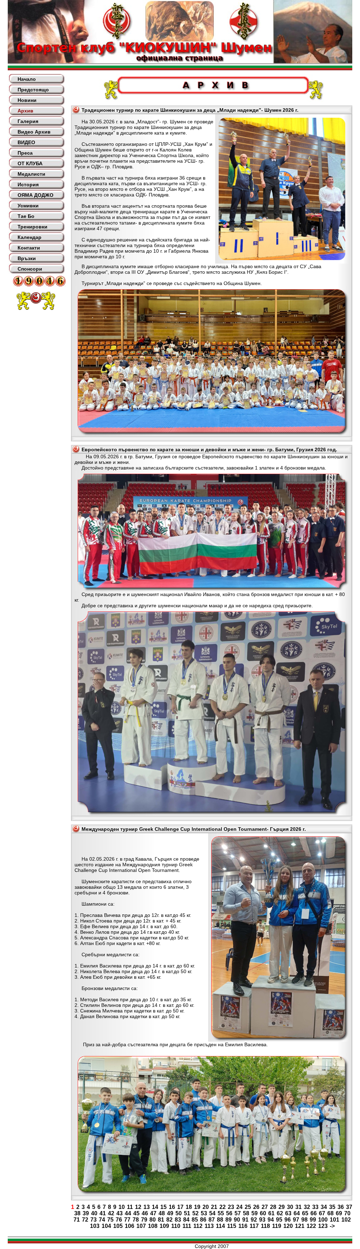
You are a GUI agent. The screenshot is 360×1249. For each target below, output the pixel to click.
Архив (25, 111)
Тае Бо (26, 216)
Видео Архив (34, 132)
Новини (27, 100)
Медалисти (31, 174)
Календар (29, 237)
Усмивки (28, 205)
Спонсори (30, 269)
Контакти (29, 248)
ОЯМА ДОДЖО (35, 195)
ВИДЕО (26, 142)
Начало (27, 79)
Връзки (27, 258)
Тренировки (32, 226)
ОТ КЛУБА (30, 163)
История (28, 184)
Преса (25, 153)
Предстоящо (33, 89)
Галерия (28, 121)
